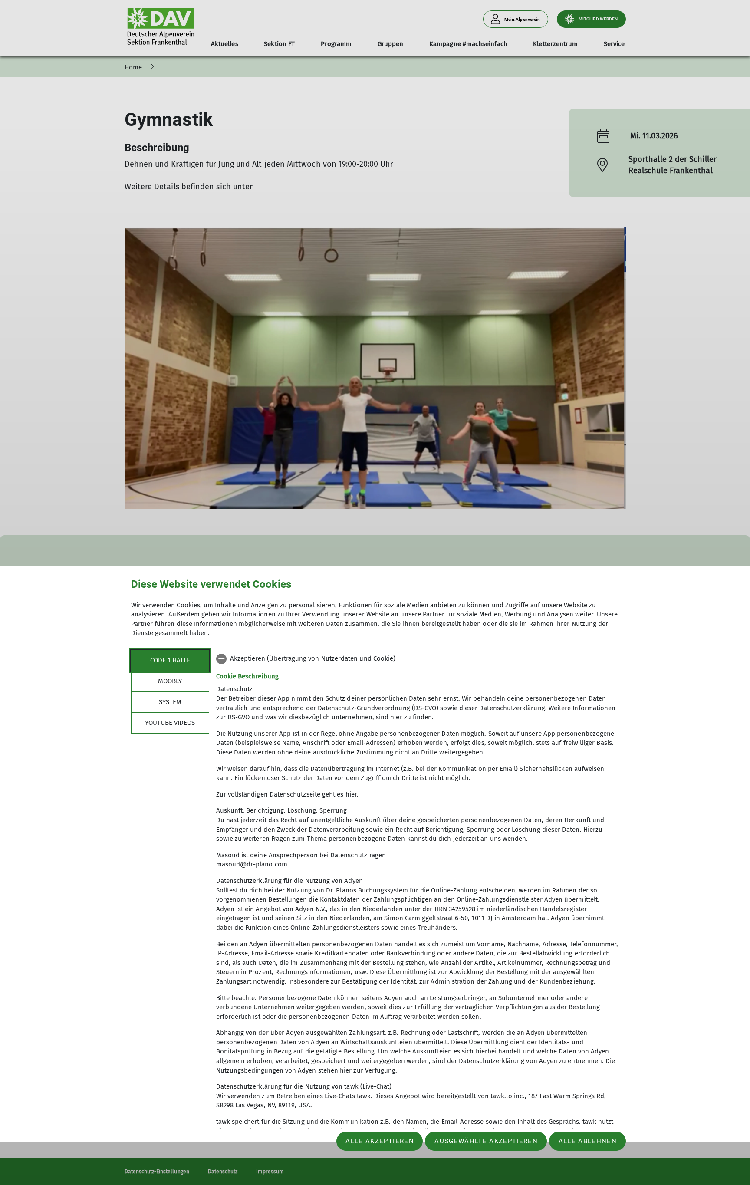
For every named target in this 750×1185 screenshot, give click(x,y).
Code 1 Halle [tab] (170, 660)
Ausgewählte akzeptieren (486, 1141)
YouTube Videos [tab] (170, 723)
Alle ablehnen (588, 1141)
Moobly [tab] (170, 681)
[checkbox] (417, 659)
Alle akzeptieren (379, 1141)
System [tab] (170, 702)
